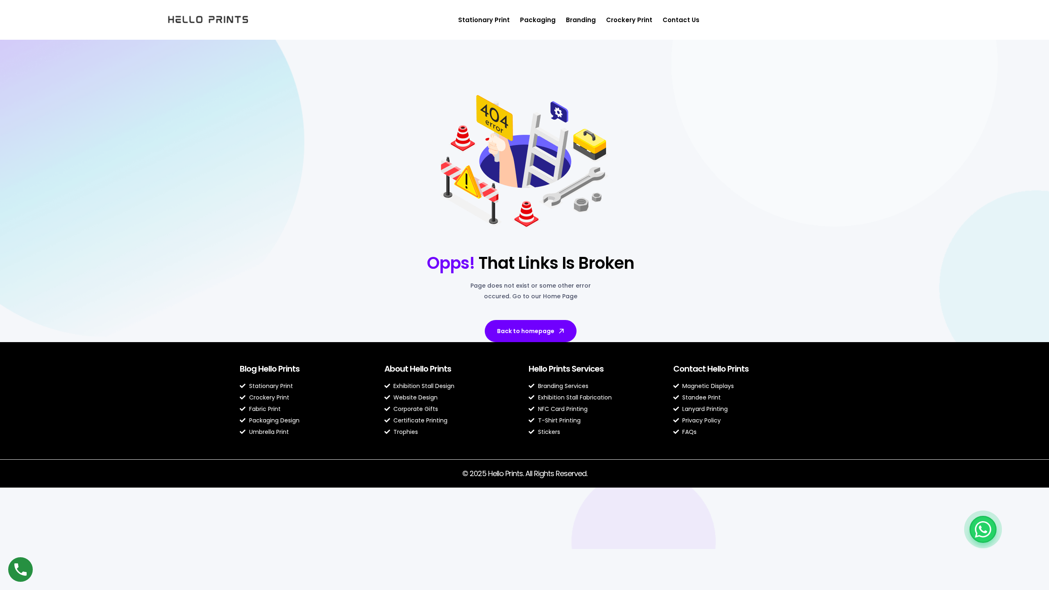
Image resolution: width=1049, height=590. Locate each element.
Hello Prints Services (566, 368)
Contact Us (681, 20)
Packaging (538, 20)
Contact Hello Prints (711, 368)
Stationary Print (484, 20)
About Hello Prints (417, 368)
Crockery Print (629, 20)
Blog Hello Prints (270, 368)
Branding (581, 20)
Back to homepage (525, 331)
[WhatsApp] (983, 529)
